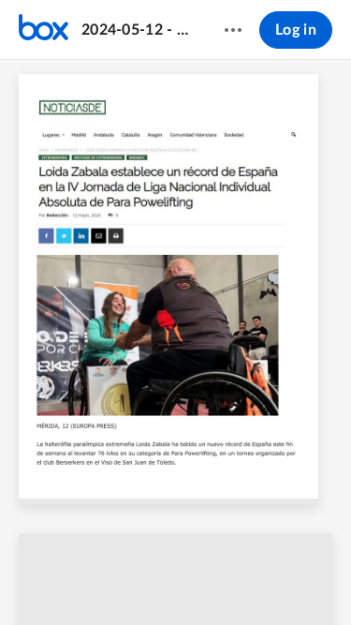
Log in (295, 29)
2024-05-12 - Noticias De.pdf (134, 29)
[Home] (43, 30)
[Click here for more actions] (233, 30)
